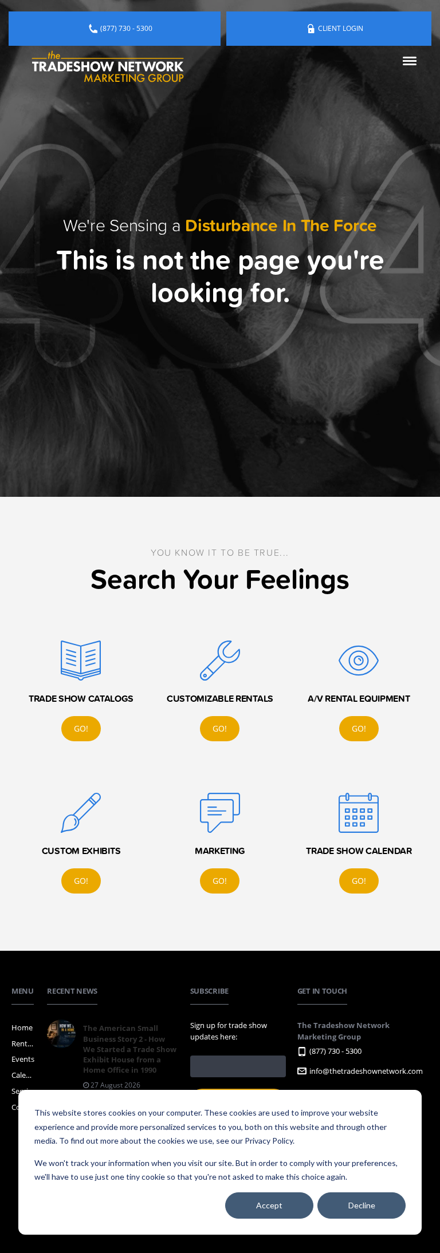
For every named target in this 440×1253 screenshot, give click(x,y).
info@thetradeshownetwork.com (366, 1071)
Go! (81, 728)
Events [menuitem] (22, 1059)
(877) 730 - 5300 (126, 28)
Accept (269, 1205)
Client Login (340, 28)
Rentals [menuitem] (23, 1043)
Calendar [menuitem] (23, 1075)
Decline (361, 1205)
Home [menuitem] (22, 1027)
